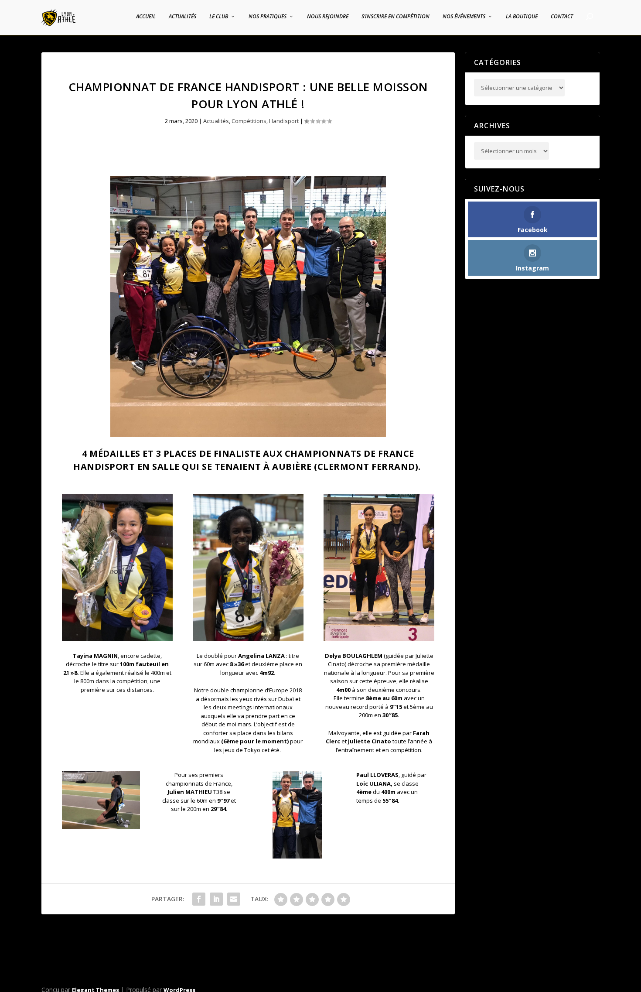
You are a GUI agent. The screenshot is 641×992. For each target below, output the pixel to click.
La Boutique (522, 16)
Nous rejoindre (327, 16)
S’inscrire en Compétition (395, 16)
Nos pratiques (267, 16)
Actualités (182, 16)
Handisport (284, 121)
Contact (562, 16)
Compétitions (249, 121)
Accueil (146, 16)
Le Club (218, 16)
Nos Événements (464, 16)
